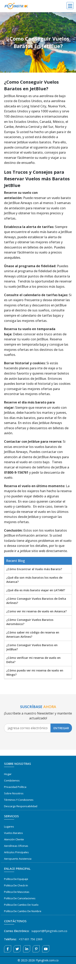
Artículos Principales (16, 852)
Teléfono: (10, 939)
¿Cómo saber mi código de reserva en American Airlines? (32, 634)
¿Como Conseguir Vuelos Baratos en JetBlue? (32, 647)
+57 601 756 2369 (30, 939)
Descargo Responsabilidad (20, 806)
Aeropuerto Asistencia (17, 858)
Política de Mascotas (16, 892)
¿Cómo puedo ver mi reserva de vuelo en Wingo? (34, 672)
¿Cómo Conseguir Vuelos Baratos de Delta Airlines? (36, 601)
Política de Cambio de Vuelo (21, 905)
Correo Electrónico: (16, 931)
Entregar (61, 728)
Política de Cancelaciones (19, 898)
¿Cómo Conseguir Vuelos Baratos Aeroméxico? (29, 622)
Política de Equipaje (16, 879)
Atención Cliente (14, 839)
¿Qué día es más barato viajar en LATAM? (35, 590)
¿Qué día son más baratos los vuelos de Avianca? (34, 580)
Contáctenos (12, 780)
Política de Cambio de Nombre (22, 911)
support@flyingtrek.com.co (49, 931)
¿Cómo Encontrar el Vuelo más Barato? (34, 569)
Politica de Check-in (16, 885)
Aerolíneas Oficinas (16, 846)
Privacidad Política (15, 787)
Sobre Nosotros (14, 793)
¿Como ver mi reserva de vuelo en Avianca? (36, 611)
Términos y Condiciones (18, 800)
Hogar (8, 774)
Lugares (9, 826)
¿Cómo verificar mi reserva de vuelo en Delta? (33, 660)
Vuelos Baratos (13, 833)
